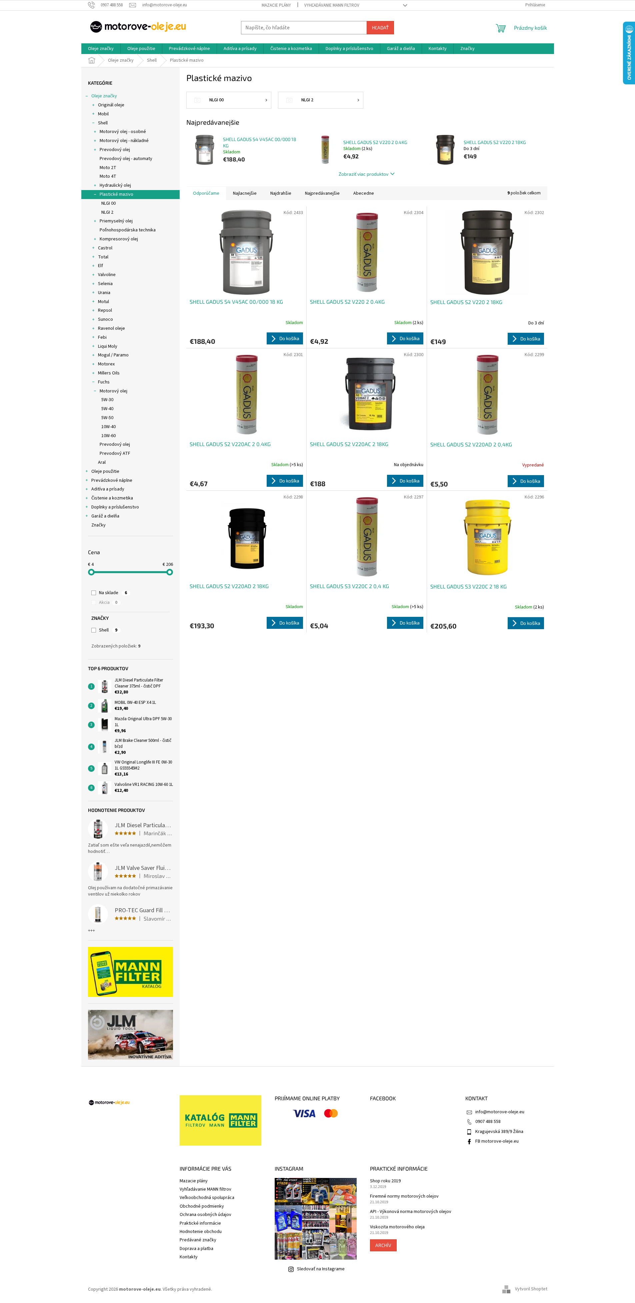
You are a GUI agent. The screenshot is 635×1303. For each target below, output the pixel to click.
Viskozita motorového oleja (397, 1227)
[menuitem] (100, 48)
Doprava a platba (196, 1248)
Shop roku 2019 (385, 1181)
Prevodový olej (115, 149)
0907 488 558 (488, 1121)
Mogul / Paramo (113, 355)
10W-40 (108, 426)
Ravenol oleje (111, 328)
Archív (383, 1245)
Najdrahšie (280, 193)
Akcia (108, 602)
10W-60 (108, 435)
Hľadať (380, 27)
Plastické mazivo (116, 194)
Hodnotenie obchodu (201, 1231)
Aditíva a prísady (107, 489)
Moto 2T (108, 167)
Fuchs (104, 382)
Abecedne (363, 193)
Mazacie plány (276, 5)
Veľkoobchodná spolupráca (207, 1197)
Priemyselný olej (116, 221)
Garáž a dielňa (105, 516)
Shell (103, 123)
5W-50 (107, 417)
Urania (104, 292)
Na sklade (113, 592)
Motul (103, 301)
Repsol (105, 310)
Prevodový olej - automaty (126, 158)
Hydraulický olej (115, 185)
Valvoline (107, 274)
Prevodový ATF (115, 453)
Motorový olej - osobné (123, 131)
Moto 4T (108, 176)
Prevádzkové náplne (111, 480)
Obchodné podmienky (202, 1206)
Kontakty (189, 1257)
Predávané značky (198, 1240)
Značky (98, 525)
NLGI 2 (107, 212)
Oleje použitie (105, 471)
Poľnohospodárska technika (128, 230)
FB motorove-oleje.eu (497, 1141)
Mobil (103, 114)
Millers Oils (109, 373)
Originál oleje (111, 105)
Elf (100, 265)
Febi (102, 337)
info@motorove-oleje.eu (499, 1112)
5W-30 (107, 399)
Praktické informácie (200, 1223)
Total (103, 257)
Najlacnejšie (245, 193)
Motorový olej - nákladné (124, 140)
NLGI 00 (108, 203)
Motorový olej (113, 391)
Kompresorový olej (119, 239)
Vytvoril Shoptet (531, 1289)
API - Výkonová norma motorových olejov (410, 1212)
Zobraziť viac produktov (363, 174)
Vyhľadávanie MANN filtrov (331, 5)
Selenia (105, 283)
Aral (102, 462)
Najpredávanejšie (322, 193)
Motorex (106, 364)
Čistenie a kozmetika (112, 498)
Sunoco (105, 319)
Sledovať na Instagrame (321, 1269)
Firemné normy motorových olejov (404, 1196)
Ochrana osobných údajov (205, 1214)
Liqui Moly (107, 346)
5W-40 (107, 408)
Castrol (105, 248)
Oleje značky (104, 96)
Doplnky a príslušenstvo (115, 507)
